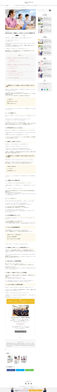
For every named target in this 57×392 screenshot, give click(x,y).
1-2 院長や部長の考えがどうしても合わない (14, 60)
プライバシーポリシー (27, 386)
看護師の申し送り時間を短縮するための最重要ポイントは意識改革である (47, 42)
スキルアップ (23, 5)
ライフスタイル (17, 5)
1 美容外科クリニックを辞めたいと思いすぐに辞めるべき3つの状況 (17, 57)
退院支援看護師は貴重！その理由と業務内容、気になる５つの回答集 (23, 362)
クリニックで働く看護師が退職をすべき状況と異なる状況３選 (9, 362)
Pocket (21, 35)
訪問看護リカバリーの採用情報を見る (34, 390)
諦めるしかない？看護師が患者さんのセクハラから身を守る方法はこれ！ (47, 70)
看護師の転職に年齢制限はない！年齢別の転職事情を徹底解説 (47, 53)
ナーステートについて (35, 5)
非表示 (21, 55)
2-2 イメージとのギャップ (12, 67)
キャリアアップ (12, 5)
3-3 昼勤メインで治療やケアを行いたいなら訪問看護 (15, 75)
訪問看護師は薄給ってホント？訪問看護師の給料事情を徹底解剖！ (47, 64)
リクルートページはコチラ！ (20, 331)
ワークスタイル (28, 5)
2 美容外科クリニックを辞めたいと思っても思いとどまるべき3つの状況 (18, 64)
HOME (7, 5)
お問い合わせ (20, 386)
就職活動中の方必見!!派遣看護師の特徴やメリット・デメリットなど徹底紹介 (47, 47)
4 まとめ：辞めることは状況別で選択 (12, 77)
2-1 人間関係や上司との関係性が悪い (13, 66)
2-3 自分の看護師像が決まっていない (13, 68)
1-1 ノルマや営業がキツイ (12, 59)
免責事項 (32, 386)
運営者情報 (24, 386)
